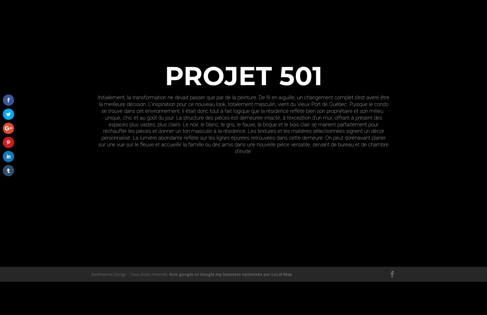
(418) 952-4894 (107, 4)
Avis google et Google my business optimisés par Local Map (230, 274)
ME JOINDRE (374, 18)
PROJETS (331, 18)
